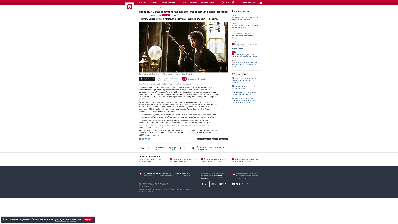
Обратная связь (186, 175)
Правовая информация (149, 175)
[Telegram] (149, 139)
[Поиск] (238, 2)
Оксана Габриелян (156, 15)
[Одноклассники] (143, 139)
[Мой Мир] (146, 139)
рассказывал (154, 130)
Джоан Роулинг (223, 139)
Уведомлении (204, 178)
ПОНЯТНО (88, 220)
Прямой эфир (249, 3)
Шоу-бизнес (166, 15)
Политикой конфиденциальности (65, 221)
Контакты (177, 175)
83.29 (174, 147)
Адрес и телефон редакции (146, 191)
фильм (175, 104)
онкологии (157, 135)
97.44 (184, 147)
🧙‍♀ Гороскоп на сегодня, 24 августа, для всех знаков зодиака (211, 148)
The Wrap (210, 117)
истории (176, 122)
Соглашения (221, 175)
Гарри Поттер (207, 139)
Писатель (214, 139)
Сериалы (199, 139)
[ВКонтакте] (140, 139)
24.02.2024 (142, 15)
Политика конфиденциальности (165, 175)
